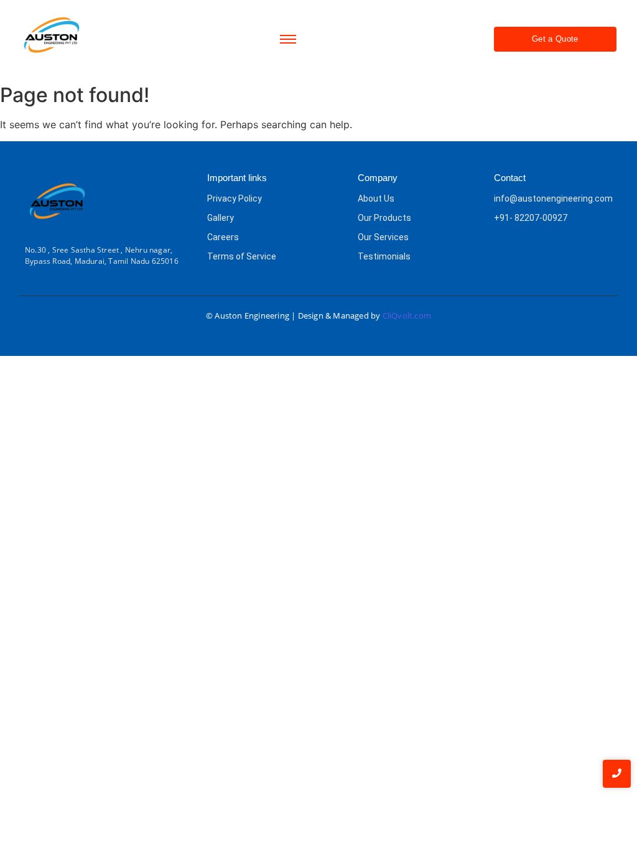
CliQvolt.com (407, 315)
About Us (376, 198)
